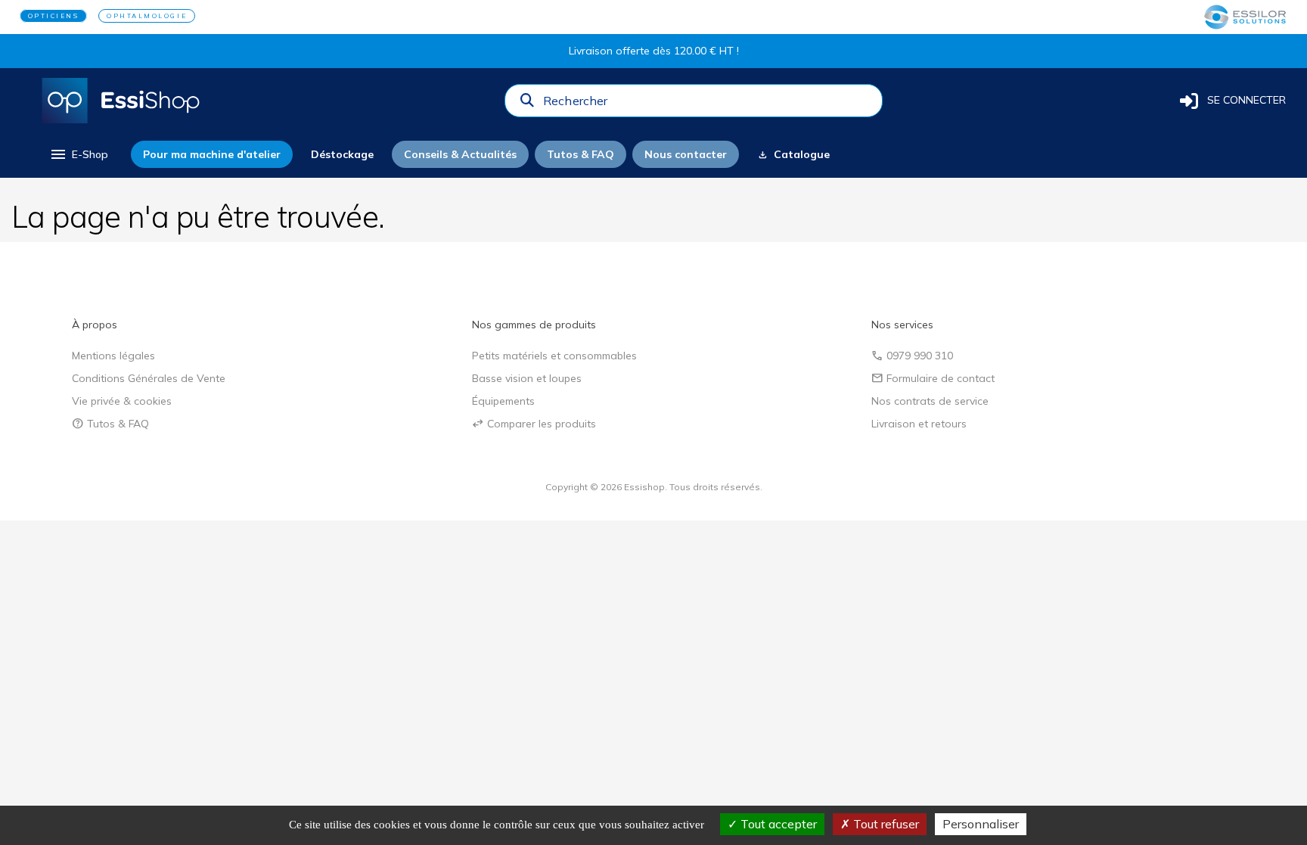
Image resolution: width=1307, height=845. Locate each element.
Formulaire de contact (933, 378)
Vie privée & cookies (122, 401)
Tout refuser (884, 823)
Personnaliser (980, 823)
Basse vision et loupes (527, 378)
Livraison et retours (919, 423)
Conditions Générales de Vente (148, 378)
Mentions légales (113, 355)
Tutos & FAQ (110, 423)
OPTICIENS (53, 16)
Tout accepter (777, 823)
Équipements (503, 401)
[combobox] (708, 104)
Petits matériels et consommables (554, 355)
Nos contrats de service (930, 401)
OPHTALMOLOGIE (147, 16)
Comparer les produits (534, 423)
